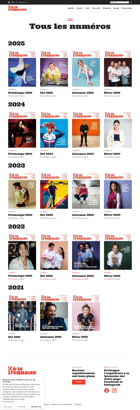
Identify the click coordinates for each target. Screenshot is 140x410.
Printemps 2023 (20, 215)
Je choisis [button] (22, 407)
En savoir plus (8, 401)
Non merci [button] (8, 407)
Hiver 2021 (80, 336)
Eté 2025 (46, 92)
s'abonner (79, 382)
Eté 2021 (14, 337)
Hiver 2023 (112, 214)
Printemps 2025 (20, 92)
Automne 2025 (83, 92)
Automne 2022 (83, 275)
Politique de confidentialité (61, 404)
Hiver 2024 (112, 153)
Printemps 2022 (20, 275)
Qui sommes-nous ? (22, 2)
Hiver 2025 (112, 92)
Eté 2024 (46, 153)
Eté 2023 (46, 215)
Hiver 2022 (112, 275)
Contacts (77, 404)
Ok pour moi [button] (36, 407)
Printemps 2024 (20, 153)
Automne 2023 (83, 215)
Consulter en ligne (17, 96)
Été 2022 (46, 275)
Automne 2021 (50, 336)
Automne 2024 (83, 153)
